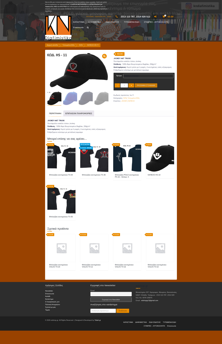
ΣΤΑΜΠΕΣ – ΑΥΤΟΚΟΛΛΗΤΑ (156, 22)
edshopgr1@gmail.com (149, 300)
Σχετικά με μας (50, 307)
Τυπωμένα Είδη (68, 45)
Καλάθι (47, 296)
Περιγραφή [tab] (55, 113)
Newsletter (49, 291)
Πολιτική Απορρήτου (52, 304)
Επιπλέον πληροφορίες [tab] (78, 113)
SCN (81, 45)
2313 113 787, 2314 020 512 (135, 16)
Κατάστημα (49, 299)
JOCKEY (124, 101)
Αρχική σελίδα (52, 45)
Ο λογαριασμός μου (52, 302)
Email (92, 290)
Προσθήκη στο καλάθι (146, 85)
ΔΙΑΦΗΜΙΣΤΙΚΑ (94, 22)
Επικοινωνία (78, 27)
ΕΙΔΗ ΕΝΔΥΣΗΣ (112, 22)
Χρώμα (119, 76)
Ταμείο (47, 310)
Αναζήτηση (123, 311)
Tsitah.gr (98, 320)
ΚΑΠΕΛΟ (131, 101)
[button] (87, 27)
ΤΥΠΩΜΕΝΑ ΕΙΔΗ (131, 22)
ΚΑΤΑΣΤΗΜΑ (78, 22)
